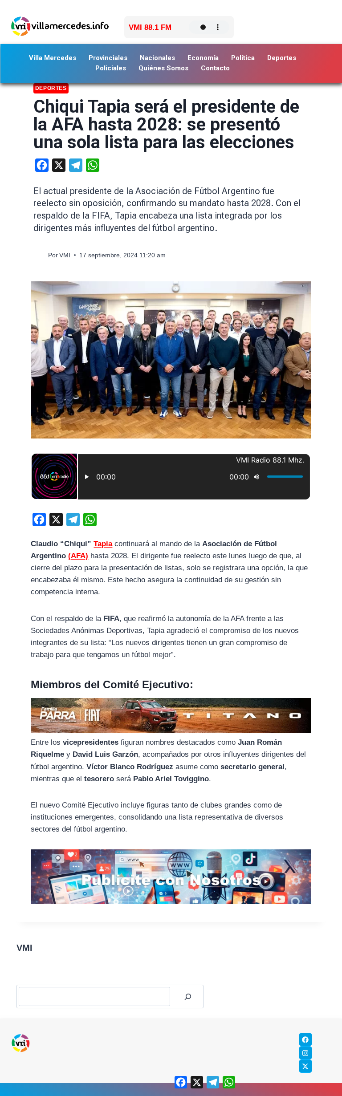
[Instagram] (305, 1052)
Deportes (281, 58)
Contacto (215, 68)
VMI (64, 255)
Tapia (103, 544)
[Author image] (39, 255)
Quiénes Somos (163, 68)
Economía (203, 58)
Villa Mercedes (52, 58)
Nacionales (157, 58)
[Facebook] (305, 1039)
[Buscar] (188, 996)
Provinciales (108, 58)
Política (243, 58)
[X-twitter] (305, 1066)
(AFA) (78, 556)
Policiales (110, 68)
